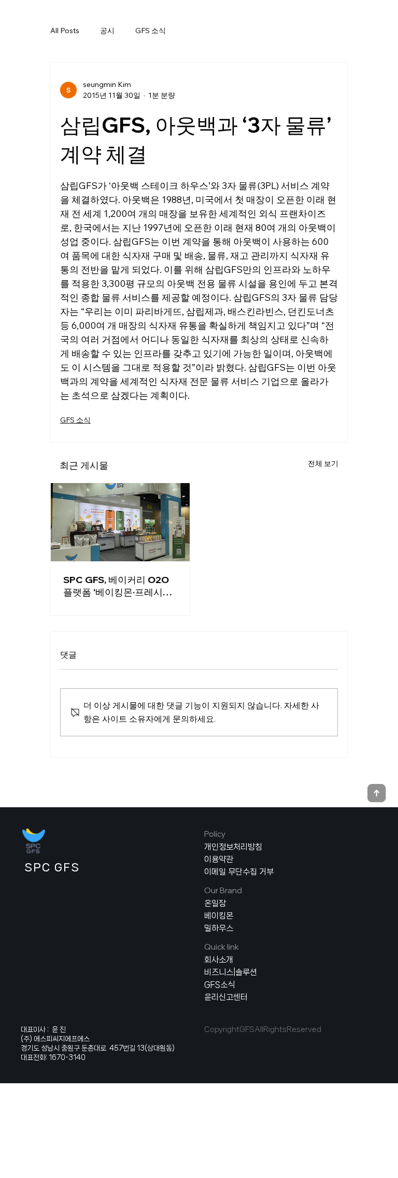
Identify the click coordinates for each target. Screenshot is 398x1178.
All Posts (64, 30)
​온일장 (215, 903)
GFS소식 (219, 984)
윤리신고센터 (226, 997)
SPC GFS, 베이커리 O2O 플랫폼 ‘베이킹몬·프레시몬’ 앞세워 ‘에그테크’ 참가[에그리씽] (120, 586)
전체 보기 (323, 463)
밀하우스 (218, 928)
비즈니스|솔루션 (230, 972)
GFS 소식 (150, 30)
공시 (107, 30)
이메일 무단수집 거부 (239, 871)
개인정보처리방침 (233, 846)
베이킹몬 (218, 915)
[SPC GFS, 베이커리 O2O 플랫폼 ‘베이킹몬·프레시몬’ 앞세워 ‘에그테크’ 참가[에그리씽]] (120, 522)
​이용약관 (218, 859)
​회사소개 (218, 959)
